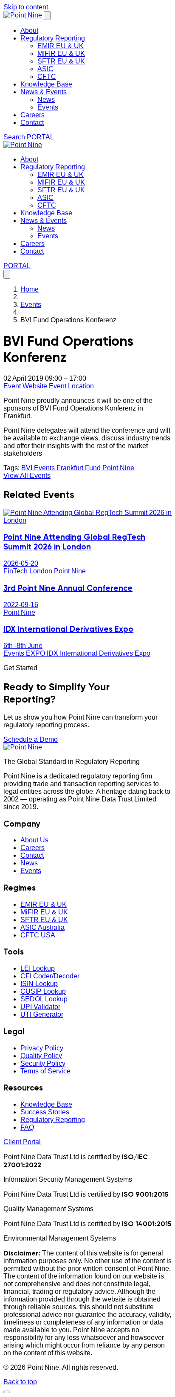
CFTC (46, 76)
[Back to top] (6, 1392)
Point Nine (118, 467)
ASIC (45, 68)
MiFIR (44, 912)
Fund (93, 467)
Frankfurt (70, 467)
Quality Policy (41, 1055)
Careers (32, 115)
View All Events (27, 475)
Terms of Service (45, 1071)
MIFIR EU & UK (61, 53)
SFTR (44, 919)
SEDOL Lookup (44, 999)
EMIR (43, 904)
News (46, 99)
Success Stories (44, 1112)
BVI (27, 467)
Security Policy (42, 1063)
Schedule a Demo (30, 739)
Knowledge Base (46, 84)
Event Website (26, 386)
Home (29, 289)
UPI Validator (40, 1006)
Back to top (20, 1381)
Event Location (71, 386)
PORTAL (40, 137)
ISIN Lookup (39, 983)
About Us (34, 840)
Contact (32, 122)
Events (47, 107)
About (29, 30)
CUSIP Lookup (43, 991)
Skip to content (25, 7)
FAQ (27, 1127)
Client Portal (22, 1141)
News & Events (43, 91)
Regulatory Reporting (52, 38)
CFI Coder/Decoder (49, 976)
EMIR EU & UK (60, 45)
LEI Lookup (37, 968)
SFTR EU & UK (61, 61)
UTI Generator (41, 1014)
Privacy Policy (41, 1048)
